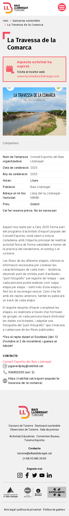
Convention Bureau (47, 436)
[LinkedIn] (49, 475)
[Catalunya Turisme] (56, 492)
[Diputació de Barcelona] (33, 492)
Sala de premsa (49, 429)
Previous (6, 111)
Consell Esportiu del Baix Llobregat (27, 361)
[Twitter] (34, 475)
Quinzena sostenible (26, 20)
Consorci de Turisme (21, 425)
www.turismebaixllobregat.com (38, 76)
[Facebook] (27, 475)
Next (62, 111)
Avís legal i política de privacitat (22, 509)
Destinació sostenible (47, 425)
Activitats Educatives (22, 436)
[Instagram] (20, 475)
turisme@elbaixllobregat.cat (34, 453)
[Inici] (15, 7)
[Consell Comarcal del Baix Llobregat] (10, 492)
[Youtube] (42, 475)
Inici (5, 20)
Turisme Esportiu (34, 440)
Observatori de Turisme (24, 429)
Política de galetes (54, 509)
